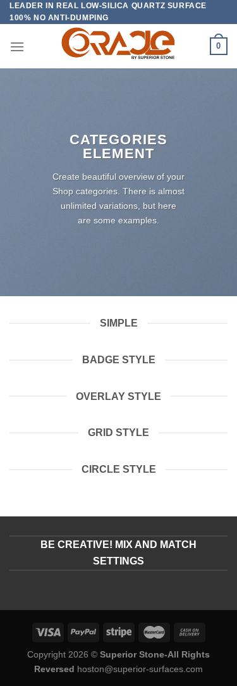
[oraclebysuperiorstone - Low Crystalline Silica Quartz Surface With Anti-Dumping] (118, 46)
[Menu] (17, 46)
